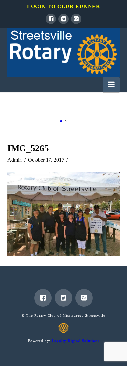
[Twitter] (63, 19)
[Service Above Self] (63, 52)
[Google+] (76, 19)
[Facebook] (51, 19)
